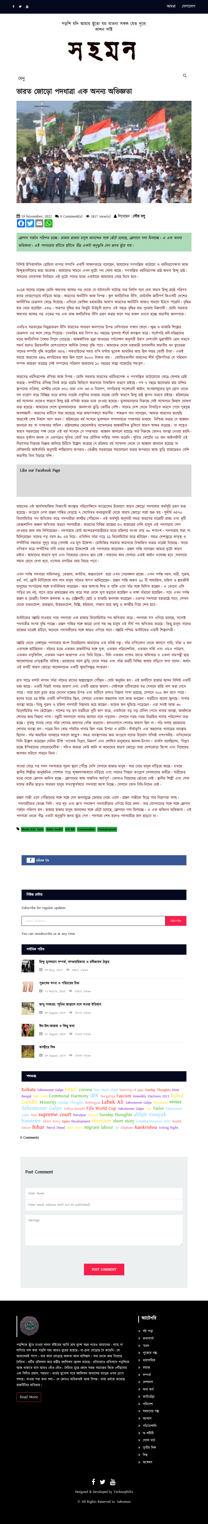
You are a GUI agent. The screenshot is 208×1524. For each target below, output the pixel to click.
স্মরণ (145, 1346)
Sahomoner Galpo (50, 1089)
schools (93, 1115)
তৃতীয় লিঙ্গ (149, 1447)
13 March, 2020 (55, 991)
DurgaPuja (107, 1096)
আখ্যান (146, 1418)
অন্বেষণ (147, 1462)
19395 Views (83, 1055)
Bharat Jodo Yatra (32, 829)
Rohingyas (92, 1102)
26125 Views (83, 1013)
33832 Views (83, 991)
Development (81, 1121)
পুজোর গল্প (149, 1353)
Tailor (158, 1108)
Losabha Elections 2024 (153, 1121)
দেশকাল (147, 1382)
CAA (148, 1108)
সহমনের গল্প (150, 1411)
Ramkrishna (147, 1127)
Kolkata (29, 1089)
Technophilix (123, 1491)
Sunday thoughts (115, 1114)
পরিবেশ (147, 1404)
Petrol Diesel (55, 1127)
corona (86, 1089)
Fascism (123, 1096)
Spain (66, 1121)
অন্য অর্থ (148, 1389)
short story (123, 1121)
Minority (48, 1102)
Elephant (126, 1127)
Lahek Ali (113, 1102)
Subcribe (175, 921)
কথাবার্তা (148, 1338)
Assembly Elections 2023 (151, 1096)
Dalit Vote (40, 1096)
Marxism (101, 1121)
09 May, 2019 (53, 970)
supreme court (55, 1114)
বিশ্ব (144, 1455)
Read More (29, 1397)
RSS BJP (70, 829)
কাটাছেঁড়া (148, 1396)
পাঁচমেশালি (149, 1426)
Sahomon (124, 1501)
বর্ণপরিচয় (175, 1102)
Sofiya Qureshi (74, 1108)
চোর (94, 1096)
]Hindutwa (160, 1102)
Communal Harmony (69, 1096)
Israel (71, 1089)
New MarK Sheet (106, 1089)
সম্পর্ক (146, 1375)
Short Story (52, 1121)
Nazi (34, 1115)
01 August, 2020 (55, 1034)
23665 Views (83, 1034)
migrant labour (98, 1127)
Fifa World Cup (101, 1108)
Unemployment (107, 829)
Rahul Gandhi (54, 829)
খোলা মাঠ (148, 1440)
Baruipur (79, 1115)
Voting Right (168, 1127)
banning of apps (132, 1089)
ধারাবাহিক (148, 1360)
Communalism (86, 829)
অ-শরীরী (148, 1433)
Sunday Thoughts (158, 1089)
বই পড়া (147, 1331)
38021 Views (80, 970)
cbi (117, 1127)
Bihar (38, 1127)
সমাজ (146, 1367)
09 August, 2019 (55, 1013)
